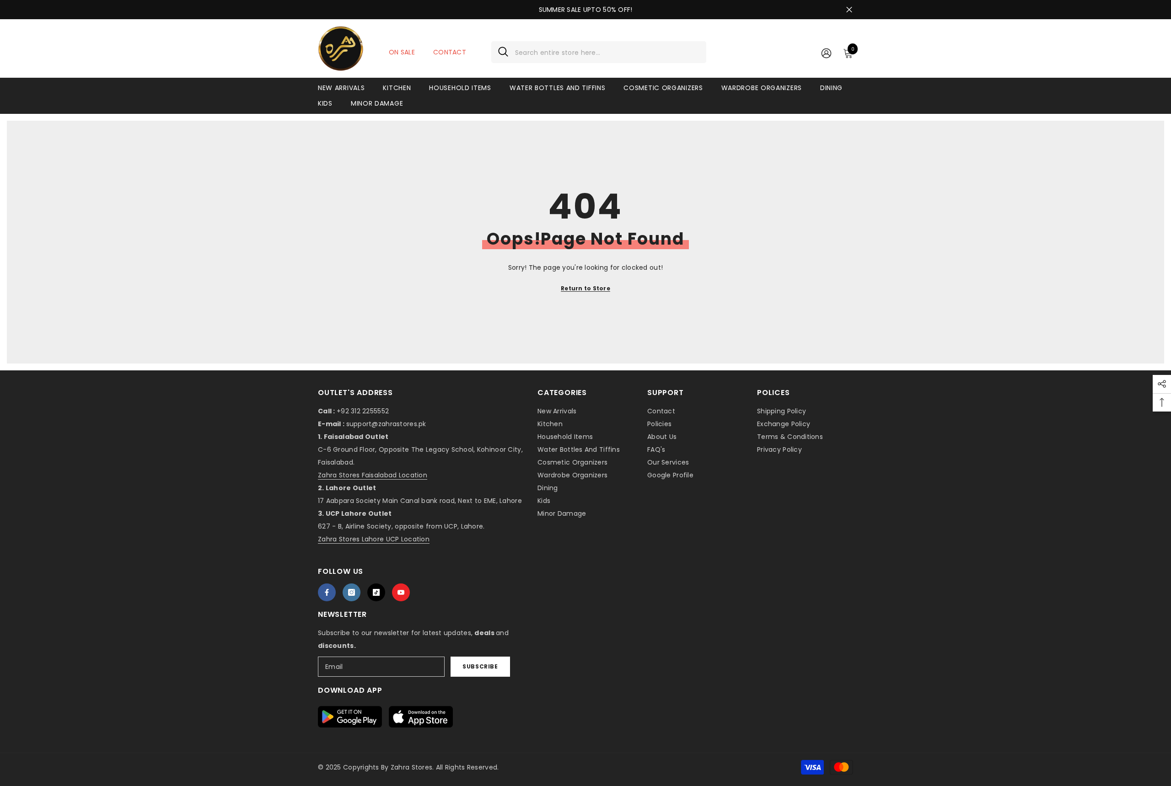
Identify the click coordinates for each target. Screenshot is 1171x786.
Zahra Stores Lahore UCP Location (374, 539)
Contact (449, 52)
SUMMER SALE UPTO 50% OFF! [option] (586, 9)
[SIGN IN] (826, 53)
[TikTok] (376, 592)
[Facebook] (327, 592)
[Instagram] (351, 592)
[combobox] (607, 52)
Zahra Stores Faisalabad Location (372, 475)
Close (849, 10)
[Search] (598, 52)
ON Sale (402, 52)
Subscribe (480, 666)
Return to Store (585, 288)
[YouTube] (401, 592)
